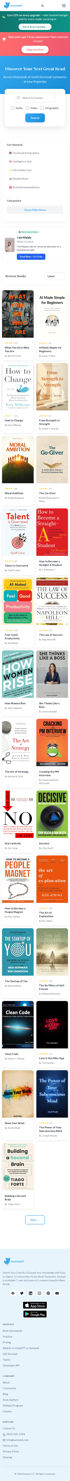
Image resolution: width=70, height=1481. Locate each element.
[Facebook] (13, 1293)
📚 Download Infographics (24, 152)
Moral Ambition (14, 493)
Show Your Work (14, 1123)
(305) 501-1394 (15, 1434)
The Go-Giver (47, 493)
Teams (6, 1359)
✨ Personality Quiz (20, 170)
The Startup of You (16, 981)
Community (9, 1388)
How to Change (14, 420)
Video (33, 108)
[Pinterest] (48, 1293)
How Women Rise (15, 703)
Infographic (52, 108)
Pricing (7, 1342)
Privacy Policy (11, 1451)
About (6, 1382)
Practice (7, 1336)
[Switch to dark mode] (42, 5)
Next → (35, 1219)
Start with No (13, 843)
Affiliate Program (13, 1405)
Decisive (44, 843)
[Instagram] (39, 1293)
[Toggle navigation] (63, 5)
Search (35, 117)
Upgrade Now (35, 49)
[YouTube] (57, 1293)
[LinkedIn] (31, 1293)
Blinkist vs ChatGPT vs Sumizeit (21, 1348)
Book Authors (11, 1399)
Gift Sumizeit (10, 1353)
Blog (5, 1393)
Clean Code (11, 1053)
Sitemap (7, 1457)
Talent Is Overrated (16, 565)
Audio (19, 108)
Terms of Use (10, 1445)
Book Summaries (12, 1330)
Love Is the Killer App (51, 1058)
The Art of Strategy (17, 771)
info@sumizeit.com (17, 1439)
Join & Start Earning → (35, 26)
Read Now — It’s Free (31, 256)
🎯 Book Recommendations (24, 187)
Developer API (11, 1365)
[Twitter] (22, 1293)
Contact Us (9, 1428)
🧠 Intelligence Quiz (20, 161)
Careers (7, 1411)
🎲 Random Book (18, 178)
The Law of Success (51, 634)
